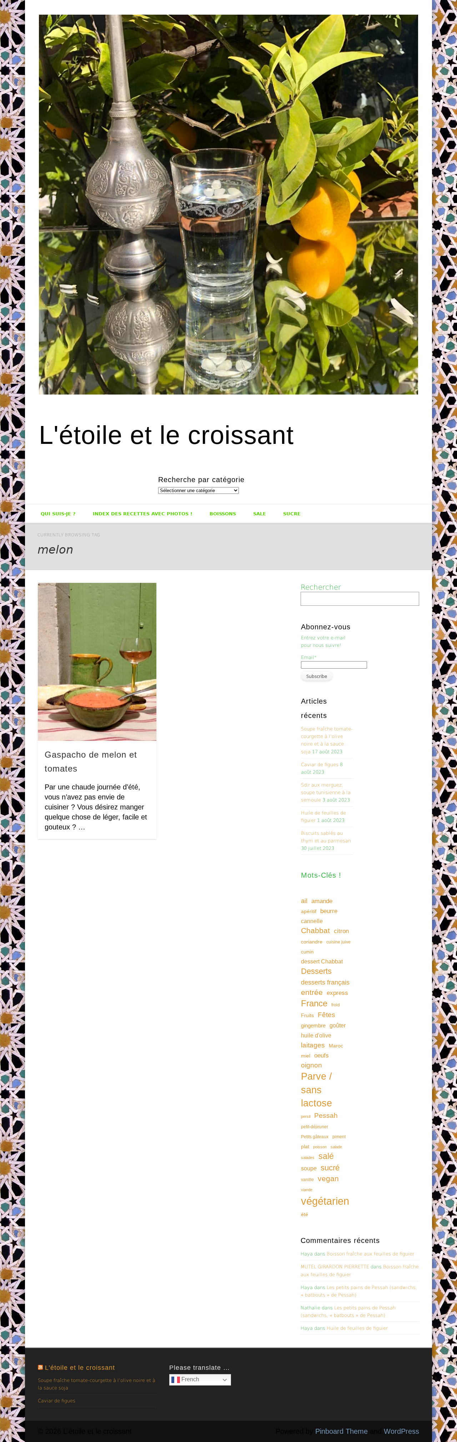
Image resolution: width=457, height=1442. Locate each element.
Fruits (307, 1015)
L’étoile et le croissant (80, 1367)
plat (305, 1146)
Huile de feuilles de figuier (357, 1328)
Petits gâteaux (314, 1136)
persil (305, 1116)
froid (335, 1004)
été (304, 1214)
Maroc (336, 1046)
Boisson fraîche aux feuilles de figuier (370, 1254)
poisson (320, 1147)
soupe (309, 1168)
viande (306, 1190)
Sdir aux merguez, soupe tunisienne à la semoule (326, 792)
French (189, 1379)
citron (341, 931)
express (337, 993)
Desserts (316, 971)
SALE (259, 513)
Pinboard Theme (341, 1431)
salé (326, 1156)
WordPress (401, 1431)
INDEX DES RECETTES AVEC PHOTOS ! (142, 513)
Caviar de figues (319, 764)
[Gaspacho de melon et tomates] (97, 662)
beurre (328, 911)
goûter (338, 1025)
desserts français (325, 982)
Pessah (326, 1115)
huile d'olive (316, 1035)
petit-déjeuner (314, 1126)
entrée (312, 992)
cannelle (312, 921)
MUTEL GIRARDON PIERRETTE (335, 1266)
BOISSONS (223, 513)
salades (308, 1157)
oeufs (321, 1055)
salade (336, 1147)
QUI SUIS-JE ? (58, 513)
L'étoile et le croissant (166, 435)
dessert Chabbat (322, 961)
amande (321, 901)
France (314, 1003)
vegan (328, 1178)
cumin (307, 952)
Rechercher (321, 587)
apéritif (308, 911)
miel (305, 1056)
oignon (311, 1065)
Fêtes (326, 1015)
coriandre (311, 942)
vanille (307, 1179)
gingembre (313, 1025)
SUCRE (292, 513)
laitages (313, 1045)
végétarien (325, 1201)
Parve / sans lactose (316, 1090)
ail (304, 901)
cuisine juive (338, 942)
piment (339, 1136)
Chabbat (315, 930)
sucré (330, 1167)
